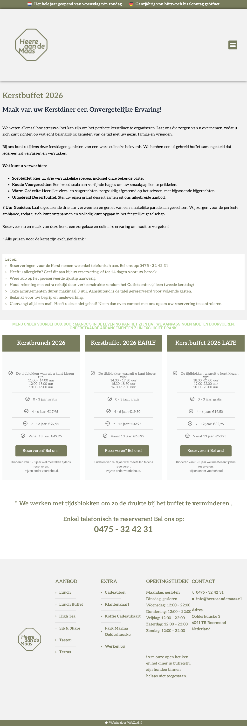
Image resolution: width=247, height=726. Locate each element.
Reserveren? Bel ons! (41, 450)
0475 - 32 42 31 (123, 530)
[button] (233, 45)
